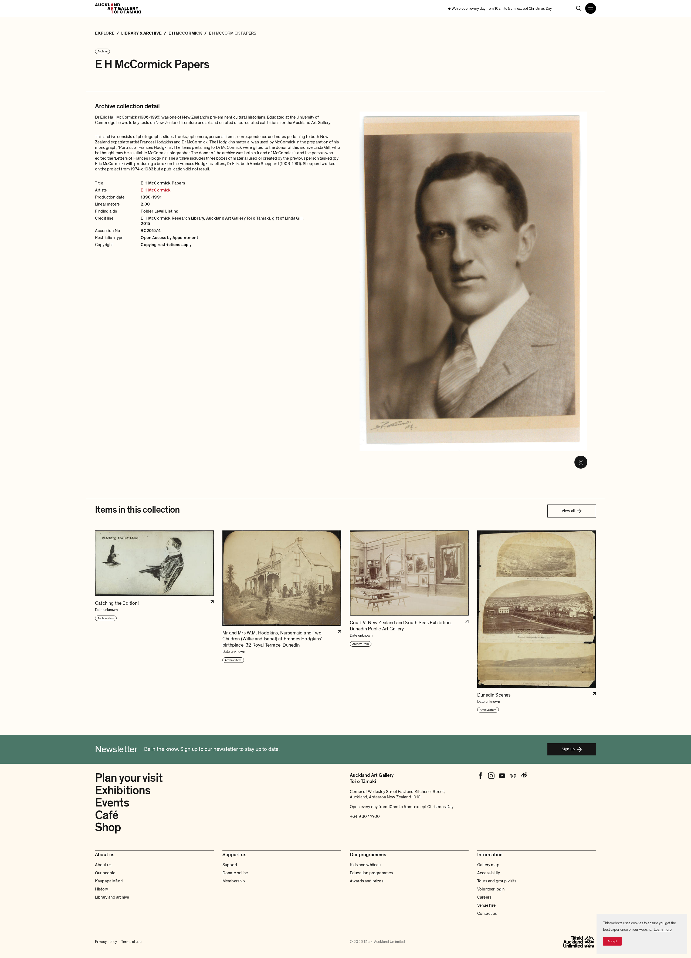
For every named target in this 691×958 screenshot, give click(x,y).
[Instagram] (491, 775)
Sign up (568, 749)
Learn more (663, 929)
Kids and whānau (365, 865)
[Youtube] (502, 775)
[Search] (578, 8)
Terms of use (131, 941)
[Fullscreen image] (580, 462)
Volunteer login (490, 889)
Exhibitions (122, 790)
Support (229, 865)
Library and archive (112, 897)
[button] (154, 621)
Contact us (487, 913)
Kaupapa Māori (109, 881)
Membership (233, 881)
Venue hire (486, 905)
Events (112, 803)
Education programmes (371, 873)
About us (103, 865)
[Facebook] (480, 775)
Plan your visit (128, 778)
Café (106, 815)
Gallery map (488, 865)
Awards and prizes (366, 881)
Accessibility (488, 873)
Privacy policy (106, 941)
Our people (105, 873)
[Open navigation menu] (590, 8)
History (101, 889)
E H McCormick (156, 190)
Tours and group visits (497, 881)
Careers (484, 897)
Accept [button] (612, 941)
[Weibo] (523, 775)
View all (568, 510)
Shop (108, 827)
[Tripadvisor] (513, 775)
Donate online (235, 873)
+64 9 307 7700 (365, 816)
